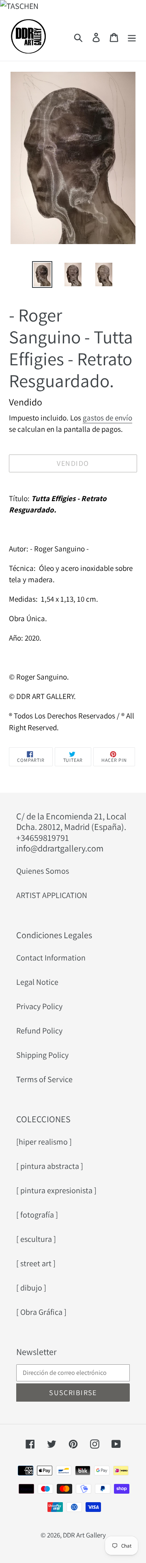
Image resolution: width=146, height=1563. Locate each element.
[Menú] (132, 36)
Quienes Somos (42, 871)
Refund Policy (39, 1030)
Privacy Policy (39, 1006)
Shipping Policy (42, 1055)
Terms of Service (44, 1079)
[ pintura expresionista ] (56, 1190)
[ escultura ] (36, 1239)
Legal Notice (37, 982)
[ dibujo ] (31, 1287)
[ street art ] (36, 1263)
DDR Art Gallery (84, 1535)
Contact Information (51, 957)
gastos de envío (107, 417)
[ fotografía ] (37, 1214)
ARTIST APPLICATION (51, 895)
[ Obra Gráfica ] (41, 1312)
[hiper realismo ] (44, 1141)
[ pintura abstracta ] (49, 1166)
